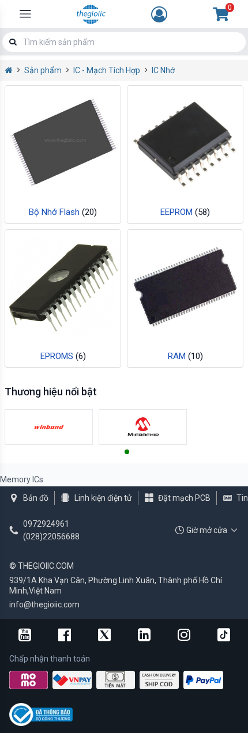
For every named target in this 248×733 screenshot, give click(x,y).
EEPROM (185, 212)
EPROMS (63, 356)
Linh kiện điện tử (103, 497)
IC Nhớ (163, 70)
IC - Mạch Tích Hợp (106, 70)
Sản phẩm (43, 70)
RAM (185, 356)
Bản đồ (35, 497)
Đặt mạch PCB (184, 497)
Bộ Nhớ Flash (63, 212)
